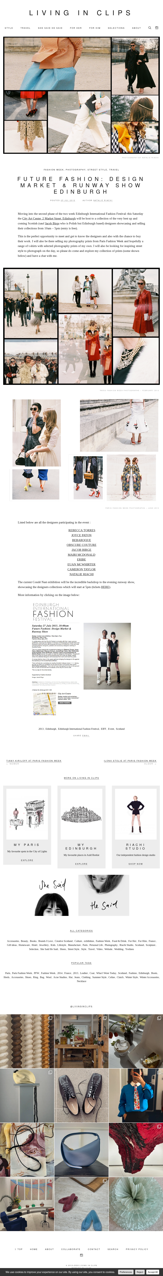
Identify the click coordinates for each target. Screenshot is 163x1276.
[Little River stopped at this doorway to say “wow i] (81, 1041)
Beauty (24, 941)
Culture (78, 941)
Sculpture (150, 945)
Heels (6, 977)
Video (99, 949)
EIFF (103, 729)
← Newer (34, 762)
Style (83, 949)
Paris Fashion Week (22, 973)
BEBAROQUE (81, 540)
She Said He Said (49, 949)
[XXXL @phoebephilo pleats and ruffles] (136, 1204)
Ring (35, 977)
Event (111, 729)
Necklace (81, 981)
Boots (154, 973)
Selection (33, 949)
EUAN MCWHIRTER (81, 564)
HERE (105, 587)
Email (86, 735)
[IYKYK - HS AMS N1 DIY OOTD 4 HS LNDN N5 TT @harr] (136, 1096)
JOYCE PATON (81, 535)
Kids (53, 945)
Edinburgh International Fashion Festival (78, 729)
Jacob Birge (52, 223)
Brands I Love (45, 941)
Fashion (133, 973)
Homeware (24, 945)
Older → (130, 762)
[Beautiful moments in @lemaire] (27, 1096)
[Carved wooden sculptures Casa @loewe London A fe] (27, 1041)
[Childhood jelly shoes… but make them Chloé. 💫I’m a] (81, 1204)
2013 (41, 729)
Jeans (77, 977)
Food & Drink (119, 941)
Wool (48, 977)
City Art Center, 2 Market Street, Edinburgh (49, 218)
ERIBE (81, 559)
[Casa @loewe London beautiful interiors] (27, 1204)
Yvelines (129, 949)
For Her (132, 941)
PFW (36, 973)
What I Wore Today (106, 973)
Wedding (118, 949)
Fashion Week (54, 169)
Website (108, 949)
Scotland (120, 729)
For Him (142, 941)
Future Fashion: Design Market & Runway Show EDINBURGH (81, 185)
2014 (59, 973)
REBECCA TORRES (81, 530)
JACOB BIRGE (81, 550)
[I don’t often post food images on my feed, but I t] (136, 1041)
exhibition (89, 941)
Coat (92, 973)
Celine (111, 977)
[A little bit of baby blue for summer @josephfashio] (81, 1150)
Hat (70, 977)
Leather (84, 973)
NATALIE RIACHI (82, 574)
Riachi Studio (126, 945)
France (152, 941)
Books (33, 941)
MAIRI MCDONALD (81, 554)
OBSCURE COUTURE (81, 545)
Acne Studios (60, 977)
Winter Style (131, 977)
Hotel (34, 945)
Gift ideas (12, 945)
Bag (42, 977)
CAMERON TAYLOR (81, 569)
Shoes (63, 949)
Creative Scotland (64, 941)
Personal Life (96, 945)
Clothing (86, 977)
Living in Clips (81, 12)
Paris (85, 945)
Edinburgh (51, 729)
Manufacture (74, 945)
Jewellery (44, 945)
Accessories (13, 941)
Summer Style (99, 977)
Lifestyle (61, 945)
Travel (114, 169)
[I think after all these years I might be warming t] (81, 1096)
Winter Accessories (149, 977)
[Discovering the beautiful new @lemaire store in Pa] (27, 1150)
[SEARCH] (150, 28)
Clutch (120, 977)
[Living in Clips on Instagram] (157, 28)
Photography (76, 169)
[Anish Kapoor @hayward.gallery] (136, 1150)
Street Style (97, 169)
